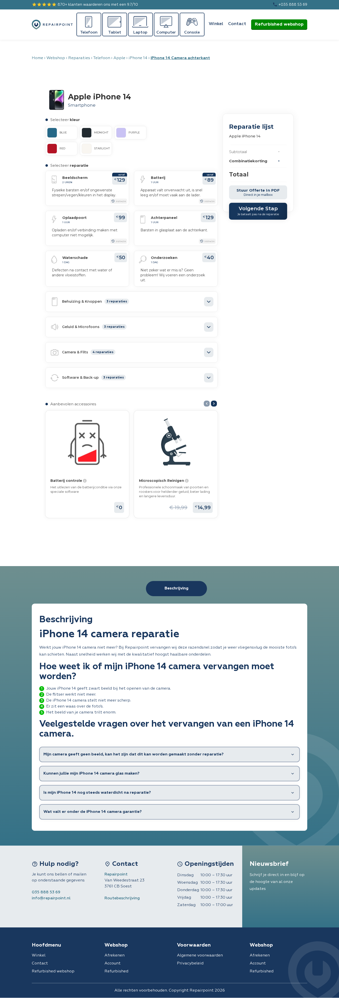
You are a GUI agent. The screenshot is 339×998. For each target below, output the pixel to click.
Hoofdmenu (46, 945)
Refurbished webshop (279, 24)
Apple (119, 58)
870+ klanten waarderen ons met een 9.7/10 (85, 4)
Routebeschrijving (122, 898)
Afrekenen (114, 955)
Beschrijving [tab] (176, 588)
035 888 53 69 (46, 892)
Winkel (216, 24)
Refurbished (116, 971)
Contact (237, 24)
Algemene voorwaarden (200, 955)
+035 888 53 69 (289, 4)
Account (112, 963)
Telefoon (101, 58)
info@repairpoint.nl (51, 898)
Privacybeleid (190, 963)
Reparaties (79, 58)
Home (37, 58)
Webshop (55, 58)
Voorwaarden (194, 945)
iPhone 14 (138, 58)
